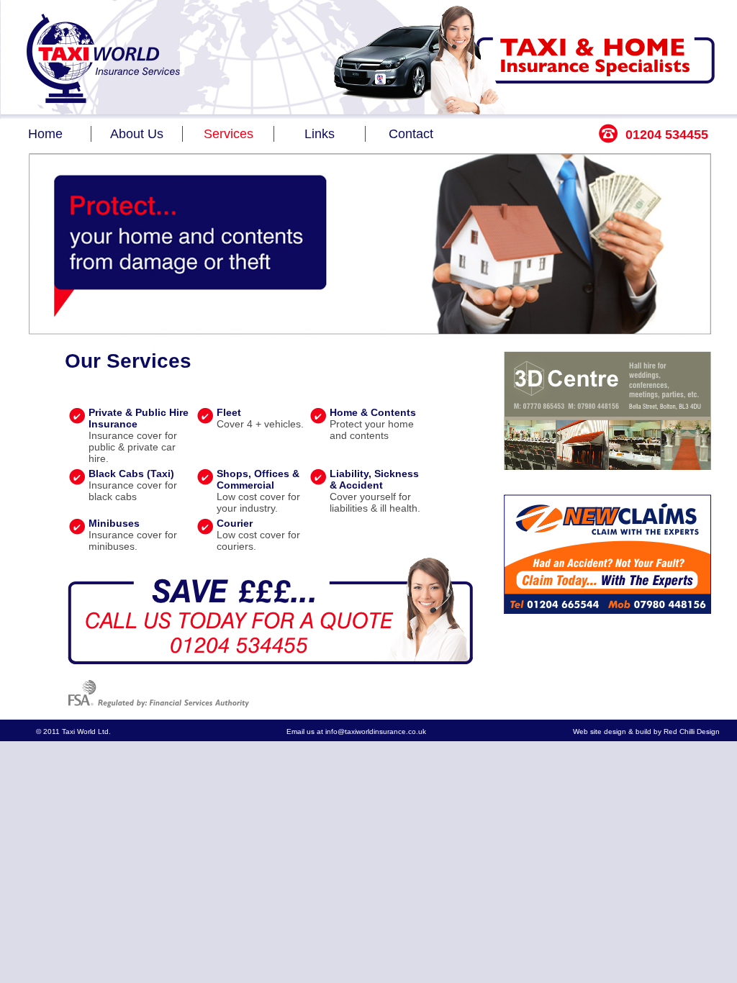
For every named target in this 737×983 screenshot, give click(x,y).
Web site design (599, 731)
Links (319, 134)
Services (228, 134)
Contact (411, 134)
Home (45, 134)
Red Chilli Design (692, 731)
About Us (136, 134)
